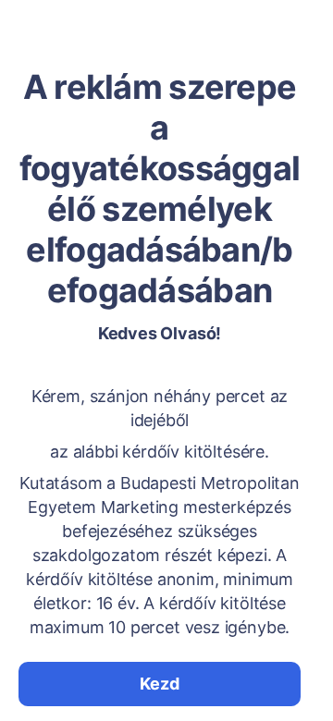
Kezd (159, 683)
